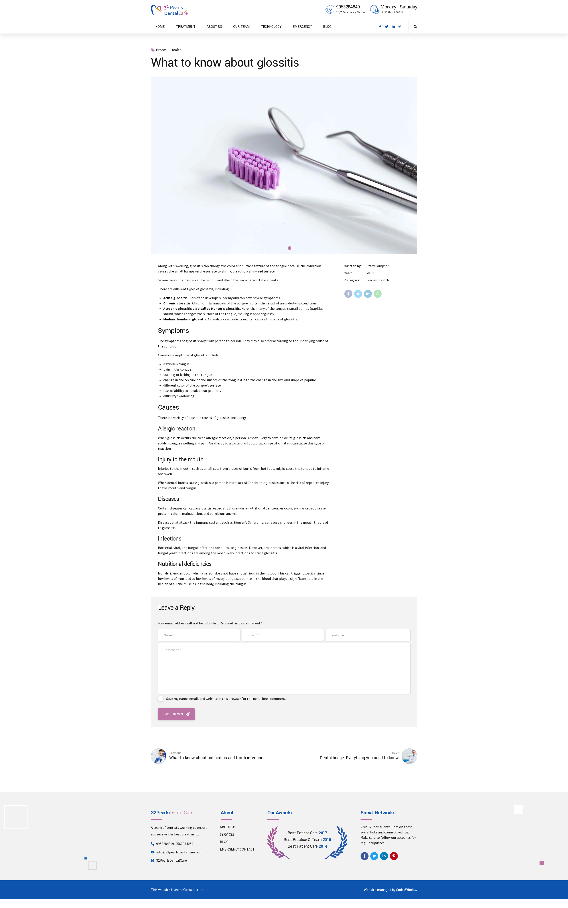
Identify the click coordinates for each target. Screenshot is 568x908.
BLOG (327, 26)
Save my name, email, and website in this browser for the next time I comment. (226, 698)
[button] (159, 165)
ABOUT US (214, 26)
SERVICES (227, 834)
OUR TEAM (241, 26)
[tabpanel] (284, 165)
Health (175, 50)
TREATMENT (185, 26)
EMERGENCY (302, 26)
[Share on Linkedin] (368, 294)
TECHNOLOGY (271, 26)
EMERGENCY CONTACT (237, 849)
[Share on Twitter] (358, 294)
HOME (160, 26)
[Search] (415, 26)
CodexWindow (406, 889)
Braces (161, 50)
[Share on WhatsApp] (378, 294)
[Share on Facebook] (348, 294)
